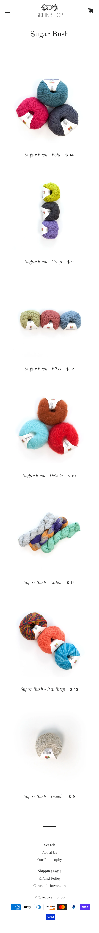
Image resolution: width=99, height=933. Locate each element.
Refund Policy (50, 878)
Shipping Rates (49, 871)
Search (49, 845)
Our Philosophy (49, 859)
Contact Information (49, 885)
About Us (49, 852)
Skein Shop (56, 897)
